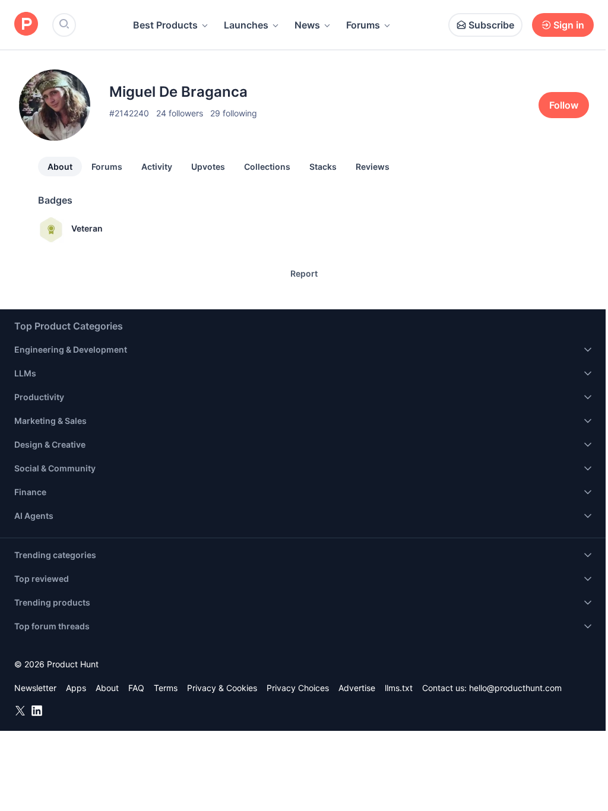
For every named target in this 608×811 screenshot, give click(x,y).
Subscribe (491, 25)
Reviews (373, 166)
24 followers (179, 113)
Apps (76, 688)
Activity (156, 166)
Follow (563, 105)
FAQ (136, 688)
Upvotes (208, 166)
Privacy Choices (298, 688)
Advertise (356, 688)
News (307, 25)
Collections (267, 166)
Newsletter (35, 688)
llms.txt (399, 688)
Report (304, 273)
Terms (166, 688)
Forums (363, 25)
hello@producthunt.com (515, 688)
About (60, 166)
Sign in (568, 25)
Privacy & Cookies (222, 688)
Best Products (165, 25)
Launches (246, 25)
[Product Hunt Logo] (26, 24)
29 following (233, 113)
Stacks (323, 166)
